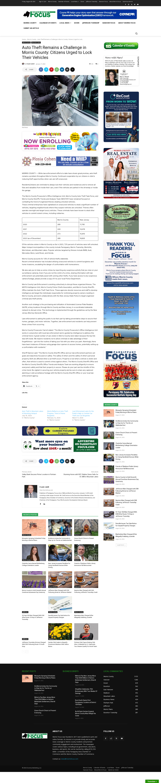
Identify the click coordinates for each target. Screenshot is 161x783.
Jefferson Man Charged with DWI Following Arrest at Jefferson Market (127, 491)
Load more (120, 545)
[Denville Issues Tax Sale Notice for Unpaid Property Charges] (60, 604)
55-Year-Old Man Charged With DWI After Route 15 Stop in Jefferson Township (33, 617)
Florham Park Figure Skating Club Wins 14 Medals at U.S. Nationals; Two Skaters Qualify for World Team (85, 644)
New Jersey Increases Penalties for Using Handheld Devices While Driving (59, 565)
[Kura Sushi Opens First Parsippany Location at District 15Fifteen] (68, 703)
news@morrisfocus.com (69, 759)
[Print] (67, 69)
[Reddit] (111, 738)
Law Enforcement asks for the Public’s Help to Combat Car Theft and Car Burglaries (83, 413)
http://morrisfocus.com (46, 490)
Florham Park (78, 639)
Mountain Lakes (36, 42)
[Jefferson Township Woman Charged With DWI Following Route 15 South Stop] (34, 631)
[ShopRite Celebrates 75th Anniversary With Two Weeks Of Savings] (68, 692)
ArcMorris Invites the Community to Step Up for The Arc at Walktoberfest (127, 423)
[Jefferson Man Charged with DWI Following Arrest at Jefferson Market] (60, 579)
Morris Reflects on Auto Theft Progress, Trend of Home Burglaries (57, 413)
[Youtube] (137, 4)
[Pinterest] (51, 69)
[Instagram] (128, 4)
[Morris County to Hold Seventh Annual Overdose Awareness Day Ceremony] (34, 579)
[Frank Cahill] (23, 64)
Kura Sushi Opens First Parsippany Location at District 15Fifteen (85, 702)
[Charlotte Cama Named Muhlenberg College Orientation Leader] (34, 552)
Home (24, 39)
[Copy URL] (72, 69)
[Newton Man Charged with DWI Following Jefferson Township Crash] (86, 579)
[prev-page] (23, 651)
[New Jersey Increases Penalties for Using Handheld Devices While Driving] (60, 552)
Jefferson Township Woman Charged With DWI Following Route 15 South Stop (34, 644)
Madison (77, 535)
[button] (136, 33)
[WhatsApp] (57, 69)
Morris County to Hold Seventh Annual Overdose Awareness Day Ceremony (127, 479)
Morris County (31, 39)
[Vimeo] (134, 4)
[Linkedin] (62, 69)
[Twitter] (131, 4)
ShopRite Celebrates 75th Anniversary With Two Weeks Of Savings (86, 691)
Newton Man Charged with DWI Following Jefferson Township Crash (126, 502)
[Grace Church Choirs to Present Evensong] (86, 527)
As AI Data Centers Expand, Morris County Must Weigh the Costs (85, 714)
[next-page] (27, 651)
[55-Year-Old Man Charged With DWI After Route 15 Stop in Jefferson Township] (34, 604)
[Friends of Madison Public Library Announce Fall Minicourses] (86, 552)
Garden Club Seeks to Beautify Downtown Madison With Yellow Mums (58, 644)
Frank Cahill (30, 64)
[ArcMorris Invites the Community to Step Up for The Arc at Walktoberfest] (60, 527)
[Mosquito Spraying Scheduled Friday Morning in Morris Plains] (34, 527)
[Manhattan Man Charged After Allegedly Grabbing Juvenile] (86, 604)
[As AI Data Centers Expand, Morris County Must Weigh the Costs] (68, 714)
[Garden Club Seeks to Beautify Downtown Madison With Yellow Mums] (60, 631)
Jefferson (77, 587)
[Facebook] (125, 4)
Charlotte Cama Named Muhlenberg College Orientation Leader (126, 445)
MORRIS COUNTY (111, 405)
